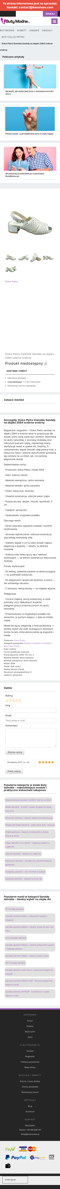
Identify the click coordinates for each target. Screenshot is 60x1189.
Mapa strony (30, 1067)
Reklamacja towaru (30, 1092)
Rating (9, 695)
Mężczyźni (30, 1031)
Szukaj (50, 13)
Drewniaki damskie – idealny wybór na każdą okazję (28, 818)
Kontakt (30, 1051)
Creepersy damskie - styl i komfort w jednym (25, 871)
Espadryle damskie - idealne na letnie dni (23, 879)
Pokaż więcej (14, 771)
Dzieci (30, 1020)
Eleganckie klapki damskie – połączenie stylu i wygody (30, 825)
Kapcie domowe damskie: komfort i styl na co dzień (28, 800)
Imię (7, 705)
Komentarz (11, 725)
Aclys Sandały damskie (15, 938)
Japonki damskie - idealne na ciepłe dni (23, 854)
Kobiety (30, 1026)
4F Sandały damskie (14, 909)
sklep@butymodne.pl (30, 1134)
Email (8, 715)
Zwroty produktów (30, 1086)
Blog (30, 1106)
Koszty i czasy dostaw (30, 1081)
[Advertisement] (30, 320)
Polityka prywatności (30, 1062)
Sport (30, 1037)
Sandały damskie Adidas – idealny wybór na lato (26, 956)
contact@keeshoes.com (36, 7)
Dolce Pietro (11, 281)
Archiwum (30, 1111)
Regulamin (30, 1056)
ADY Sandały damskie (15, 963)
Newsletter (30, 1125)
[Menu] (54, 21)
